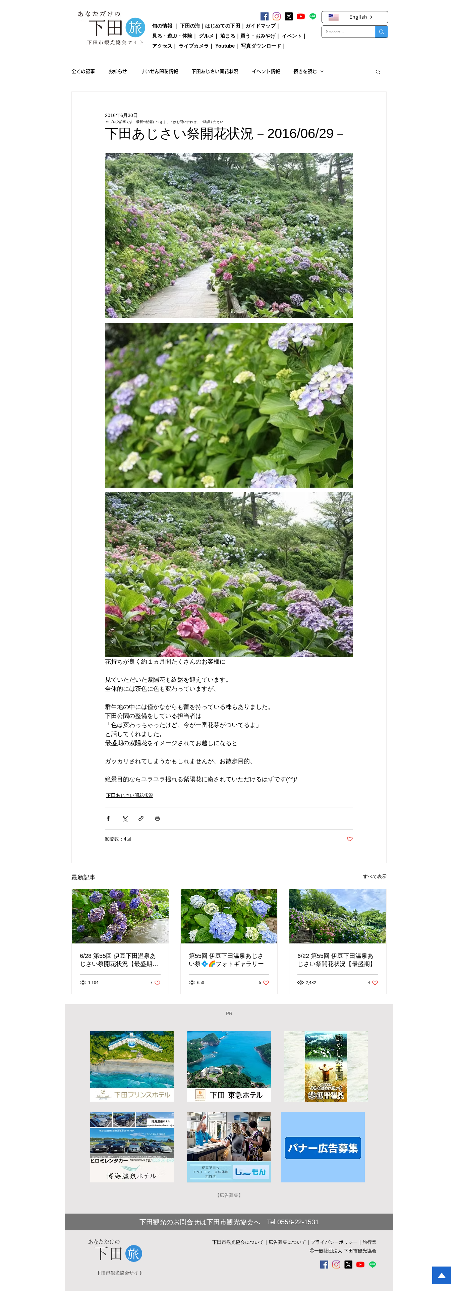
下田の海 (190, 25)
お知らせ (117, 71)
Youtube (225, 46)
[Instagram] (277, 16)
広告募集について (287, 1242)
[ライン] (313, 16)
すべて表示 (375, 876)
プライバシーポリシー (334, 1242)
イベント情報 (266, 71)
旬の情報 (162, 25)
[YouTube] (301, 16)
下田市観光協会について (238, 1242)
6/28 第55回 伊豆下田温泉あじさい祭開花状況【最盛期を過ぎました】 (119, 960)
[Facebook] (265, 16)
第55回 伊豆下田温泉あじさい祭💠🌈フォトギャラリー (226, 959)
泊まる (227, 36)
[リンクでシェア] (141, 818)
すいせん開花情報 (159, 71)
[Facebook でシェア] (108, 818)
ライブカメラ (194, 46)
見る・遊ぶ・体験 (172, 36)
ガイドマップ (260, 25)
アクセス (162, 46)
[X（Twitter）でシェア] (124, 818)
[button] (378, 71)
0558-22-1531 (298, 1222)
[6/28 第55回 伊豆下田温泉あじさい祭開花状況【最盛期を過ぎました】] (120, 916)
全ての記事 (83, 71)
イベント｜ (294, 36)
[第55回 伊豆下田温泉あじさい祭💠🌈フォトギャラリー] (229, 916)
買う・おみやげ (258, 36)
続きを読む (305, 71)
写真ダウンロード (261, 46)
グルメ (206, 36)
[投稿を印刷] (157, 818)
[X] (289, 16)
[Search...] (381, 32)
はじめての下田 (222, 25)
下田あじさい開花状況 (214, 71)
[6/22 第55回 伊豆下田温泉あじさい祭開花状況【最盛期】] (337, 916)
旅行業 (369, 1242)
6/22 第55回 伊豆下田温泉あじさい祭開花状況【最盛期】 (336, 959)
